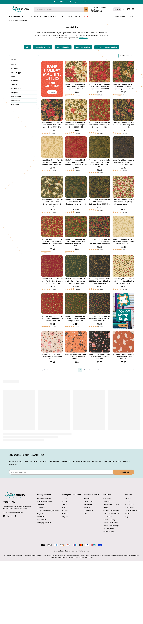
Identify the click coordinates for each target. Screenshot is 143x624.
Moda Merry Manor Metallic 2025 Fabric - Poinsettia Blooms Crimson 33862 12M (76, 162)
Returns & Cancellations (111, 510)
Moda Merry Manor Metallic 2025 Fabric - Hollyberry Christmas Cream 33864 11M (123, 202)
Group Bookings (108, 532)
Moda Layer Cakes (83, 47)
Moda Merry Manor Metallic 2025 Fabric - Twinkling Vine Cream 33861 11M (75, 124)
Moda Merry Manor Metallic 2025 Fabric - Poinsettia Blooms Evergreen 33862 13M (99, 163)
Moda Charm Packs (43, 47)
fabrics (78, 461)
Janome (64, 501)
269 (98, 370)
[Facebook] (15, 517)
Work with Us (129, 504)
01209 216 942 (9, 502)
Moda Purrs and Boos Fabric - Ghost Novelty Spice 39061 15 (123, 356)
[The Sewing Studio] (20, 9)
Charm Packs (88, 510)
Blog (126, 517)
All (27, 47)
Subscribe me (123, 472)
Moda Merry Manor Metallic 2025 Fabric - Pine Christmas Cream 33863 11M (52, 202)
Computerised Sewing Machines (48, 510)
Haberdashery (49, 16)
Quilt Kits (87, 513)
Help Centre (107, 498)
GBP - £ (116, 9)
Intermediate (41, 517)
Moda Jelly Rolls (63, 47)
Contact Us (106, 501)
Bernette (65, 513)
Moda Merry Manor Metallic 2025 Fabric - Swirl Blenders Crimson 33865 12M (52, 281)
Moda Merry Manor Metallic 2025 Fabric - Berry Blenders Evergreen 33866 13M (76, 318)
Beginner (40, 513)
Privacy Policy (129, 507)
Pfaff (63, 507)
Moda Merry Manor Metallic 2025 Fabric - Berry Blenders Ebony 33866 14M (99, 318)
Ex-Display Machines (44, 523)
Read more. (83, 38)
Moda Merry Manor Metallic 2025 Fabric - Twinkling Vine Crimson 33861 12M (99, 124)
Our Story (128, 498)
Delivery (105, 507)
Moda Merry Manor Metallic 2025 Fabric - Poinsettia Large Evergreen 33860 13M (123, 86)
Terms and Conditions (132, 510)
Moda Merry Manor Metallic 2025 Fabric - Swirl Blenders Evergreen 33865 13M (75, 281)
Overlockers (41, 504)
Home (10, 20)
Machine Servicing (109, 520)
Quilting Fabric (89, 501)
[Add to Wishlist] (84, 63)
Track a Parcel (107, 517)
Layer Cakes (88, 504)
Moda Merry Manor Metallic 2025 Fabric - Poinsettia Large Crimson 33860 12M (99, 86)
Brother (64, 498)
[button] (76, 95)
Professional (41, 520)
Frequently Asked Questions (112, 504)
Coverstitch (41, 507)
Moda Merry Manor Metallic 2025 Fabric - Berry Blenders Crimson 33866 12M (52, 318)
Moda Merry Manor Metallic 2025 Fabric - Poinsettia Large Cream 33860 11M (75, 86)
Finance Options (108, 529)
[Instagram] (8, 517)
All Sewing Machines (44, 498)
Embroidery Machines (44, 501)
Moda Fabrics (23, 20)
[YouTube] (4, 517)
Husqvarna (65, 510)
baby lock (65, 517)
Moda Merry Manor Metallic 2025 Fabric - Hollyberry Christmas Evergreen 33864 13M (75, 242)
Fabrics (16, 20)
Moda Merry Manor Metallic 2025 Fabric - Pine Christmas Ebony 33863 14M (99, 201)
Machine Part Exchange (111, 526)
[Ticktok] (12, 517)
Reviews (131, 16)
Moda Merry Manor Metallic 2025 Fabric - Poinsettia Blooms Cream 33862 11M (52, 162)
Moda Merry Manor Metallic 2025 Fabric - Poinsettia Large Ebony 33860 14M (52, 124)
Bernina (64, 504)
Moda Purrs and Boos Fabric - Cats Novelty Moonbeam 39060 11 (52, 356)
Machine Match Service (110, 523)
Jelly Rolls (87, 507)
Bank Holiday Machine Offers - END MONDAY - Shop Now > (71, 2)
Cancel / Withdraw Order (111, 513)
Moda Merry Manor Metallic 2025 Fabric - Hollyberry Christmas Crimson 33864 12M (52, 242)
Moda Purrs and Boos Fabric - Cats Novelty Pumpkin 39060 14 (76, 356)
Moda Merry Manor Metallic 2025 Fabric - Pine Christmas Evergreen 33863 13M (75, 202)
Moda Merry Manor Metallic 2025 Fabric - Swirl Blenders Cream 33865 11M (123, 241)
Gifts (76, 16)
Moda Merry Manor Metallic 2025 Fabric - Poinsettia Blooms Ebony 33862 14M (123, 162)
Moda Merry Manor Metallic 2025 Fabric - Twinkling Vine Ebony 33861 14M (123, 124)
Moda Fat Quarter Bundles (107, 47)
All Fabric (87, 498)
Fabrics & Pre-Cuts (32, 16)
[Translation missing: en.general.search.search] (86, 9)
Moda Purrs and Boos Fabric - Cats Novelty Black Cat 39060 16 (99, 356)
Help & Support (120, 16)
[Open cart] (133, 9)
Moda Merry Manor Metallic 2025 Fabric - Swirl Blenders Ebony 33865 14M (99, 281)
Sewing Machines (15, 16)
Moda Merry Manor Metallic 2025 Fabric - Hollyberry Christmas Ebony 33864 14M (99, 241)
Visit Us (127, 501)
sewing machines (92, 461)
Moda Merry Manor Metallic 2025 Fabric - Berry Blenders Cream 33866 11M (123, 281)
